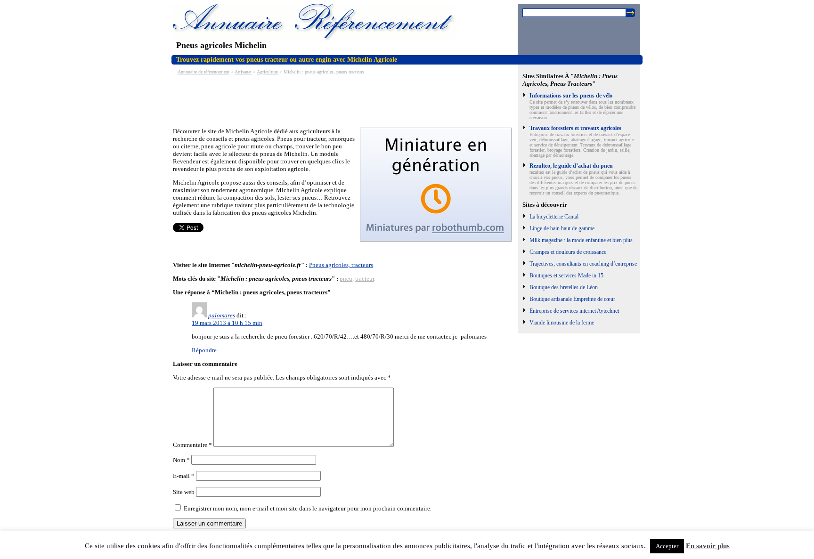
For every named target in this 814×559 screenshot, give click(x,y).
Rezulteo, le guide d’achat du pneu (571, 165)
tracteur (364, 278)
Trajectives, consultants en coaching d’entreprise (583, 263)
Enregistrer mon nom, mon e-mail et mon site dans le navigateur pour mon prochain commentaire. (307, 508)
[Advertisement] (344, 100)
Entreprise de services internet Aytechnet (574, 311)
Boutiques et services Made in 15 (566, 275)
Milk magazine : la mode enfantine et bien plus (581, 240)
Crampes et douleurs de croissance (567, 252)
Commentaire (192, 444)
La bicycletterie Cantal (553, 216)
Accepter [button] (667, 546)
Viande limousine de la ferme (561, 322)
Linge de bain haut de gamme (561, 228)
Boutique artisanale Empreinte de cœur (572, 299)
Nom (181, 459)
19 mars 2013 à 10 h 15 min (227, 322)
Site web (184, 491)
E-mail (184, 475)
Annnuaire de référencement (203, 71)
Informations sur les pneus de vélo (570, 95)
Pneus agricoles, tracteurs (341, 264)
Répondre (204, 350)
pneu (346, 278)
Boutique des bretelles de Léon (563, 287)
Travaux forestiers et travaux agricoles (575, 128)
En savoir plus (708, 546)
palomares (221, 315)
